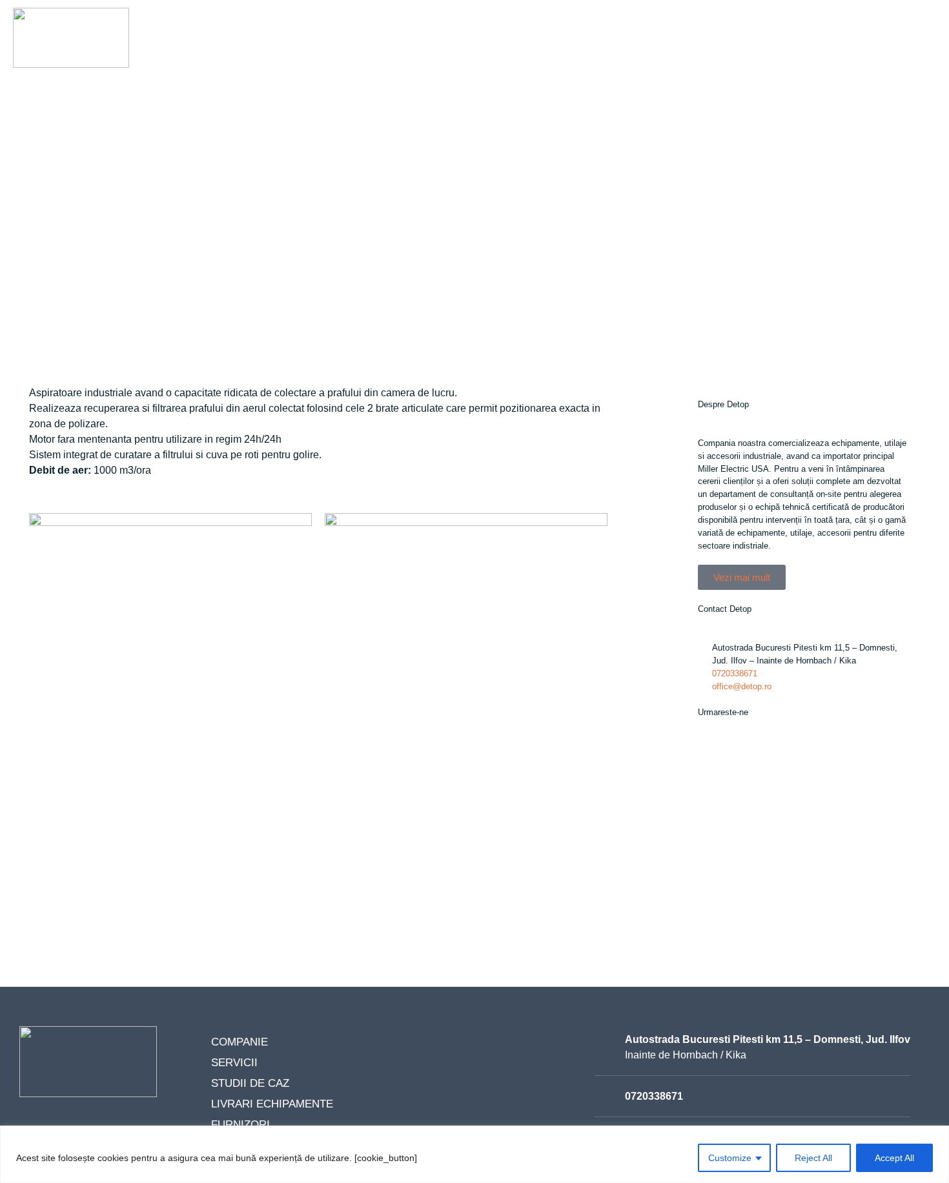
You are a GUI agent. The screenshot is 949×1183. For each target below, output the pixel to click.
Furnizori (718, 49)
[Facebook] (714, 761)
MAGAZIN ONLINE (883, 49)
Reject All (813, 1158)
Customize (729, 1158)
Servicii (407, 49)
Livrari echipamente (608, 49)
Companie (336, 49)
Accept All (894, 1158)
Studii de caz (489, 49)
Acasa (270, 49)
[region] (474, 1154)
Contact (792, 49)
